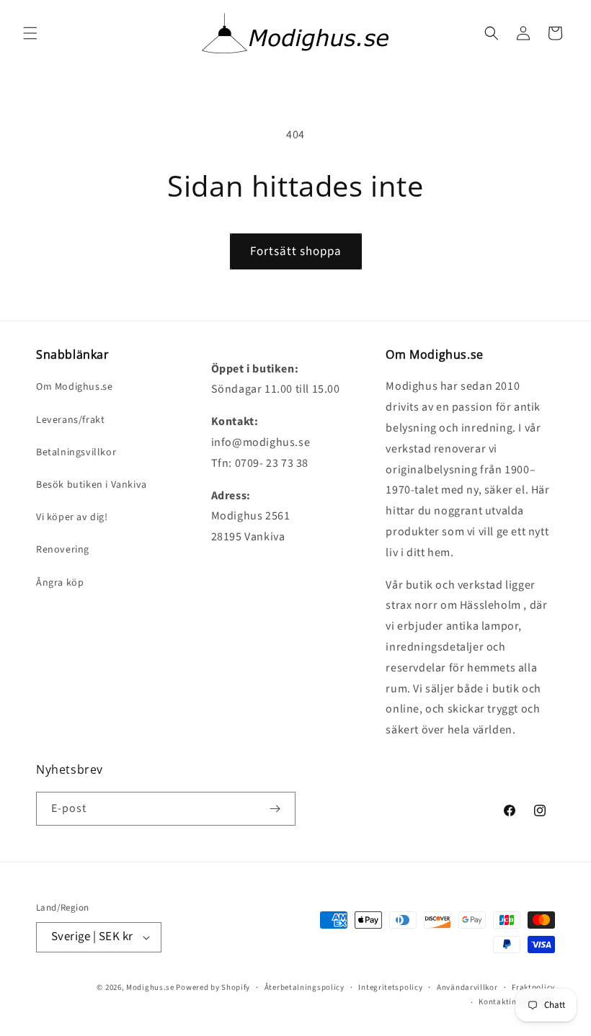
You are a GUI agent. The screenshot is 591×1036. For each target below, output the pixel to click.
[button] (30, 33)
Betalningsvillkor (76, 452)
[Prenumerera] (274, 809)
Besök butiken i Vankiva (91, 485)
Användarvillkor (467, 987)
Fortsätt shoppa (296, 251)
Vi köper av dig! (72, 517)
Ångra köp (60, 583)
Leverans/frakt (70, 420)
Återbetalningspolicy (305, 987)
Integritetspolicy (390, 987)
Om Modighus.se (74, 387)
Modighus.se (150, 987)
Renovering (62, 549)
